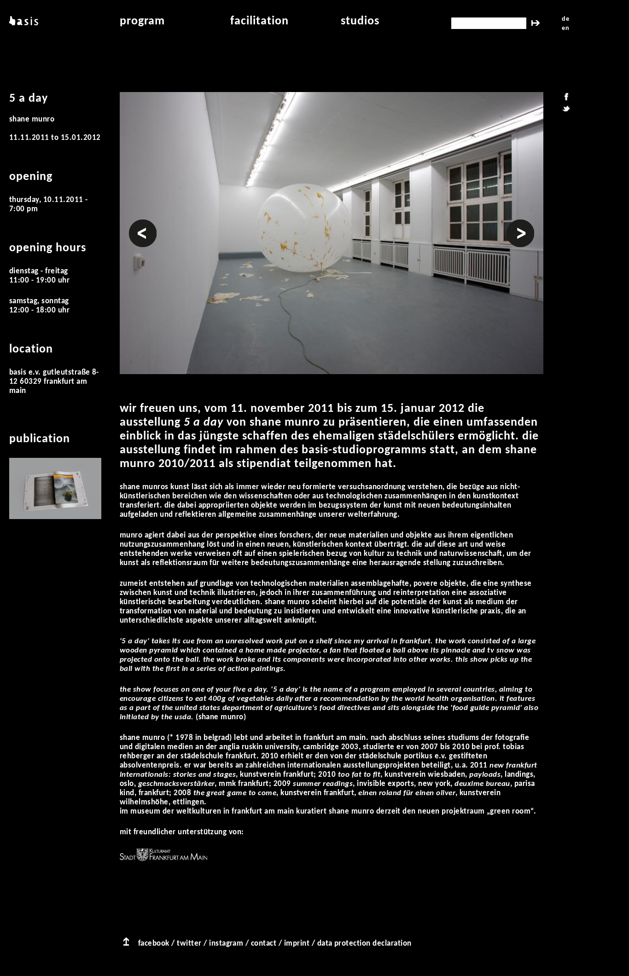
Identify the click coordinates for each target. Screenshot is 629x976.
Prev (137, 224)
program (142, 21)
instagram (226, 943)
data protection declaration (364, 943)
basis (22, 21)
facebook (153, 943)
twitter (189, 943)
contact (263, 943)
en (565, 28)
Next (514, 224)
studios (360, 21)
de (565, 19)
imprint (296, 943)
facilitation (259, 21)
